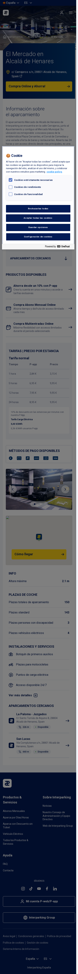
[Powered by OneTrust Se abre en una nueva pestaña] (59, 247)
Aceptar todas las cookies (38, 218)
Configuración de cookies (38, 236)
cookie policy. (54, 171)
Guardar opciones (38, 227)
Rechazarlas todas (38, 208)
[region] (38, 197)
